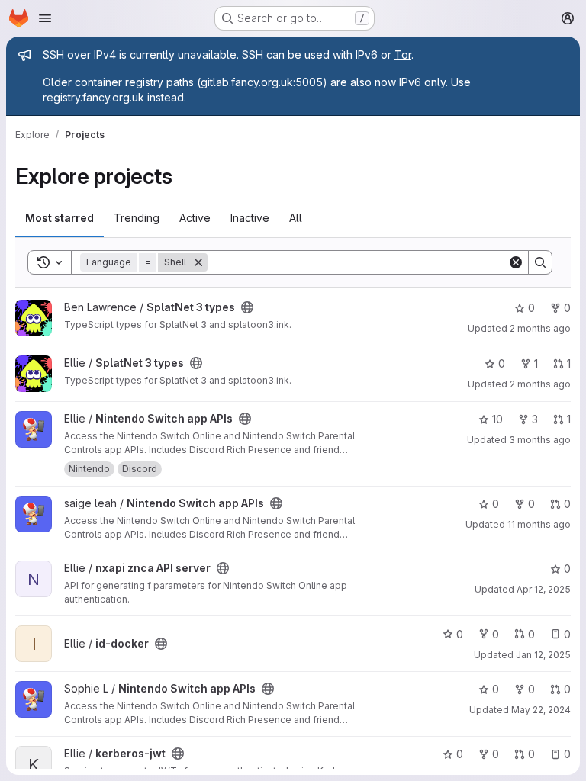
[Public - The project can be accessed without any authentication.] (247, 307)
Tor (402, 54)
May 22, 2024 (541, 709)
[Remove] (198, 262)
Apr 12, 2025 (544, 589)
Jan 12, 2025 (543, 654)
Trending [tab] (136, 217)
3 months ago (540, 439)
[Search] (540, 262)
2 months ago (540, 328)
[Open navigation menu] (45, 18)
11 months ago (539, 524)
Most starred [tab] (59, 217)
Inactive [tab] (249, 217)
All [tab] (295, 217)
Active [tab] (195, 217)
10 (497, 419)
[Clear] (516, 262)
